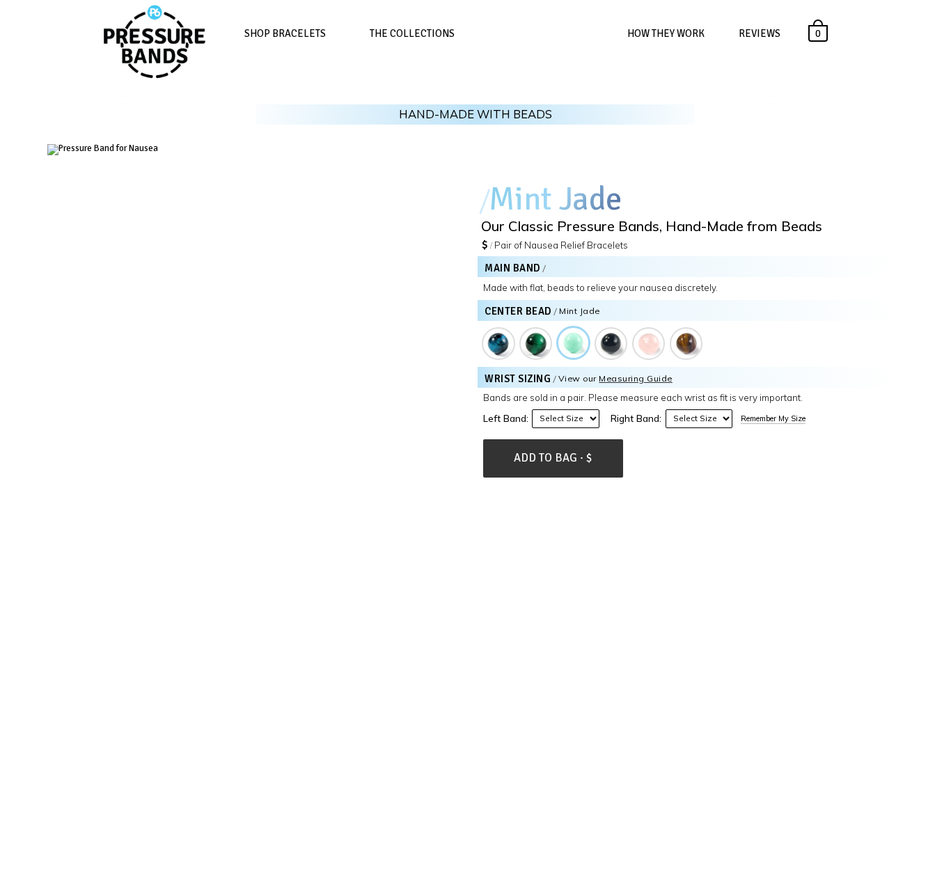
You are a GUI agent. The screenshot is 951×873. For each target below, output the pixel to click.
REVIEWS (759, 33)
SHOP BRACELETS (285, 33)
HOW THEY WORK (666, 33)
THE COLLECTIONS (412, 33)
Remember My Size (773, 418)
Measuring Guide (636, 378)
